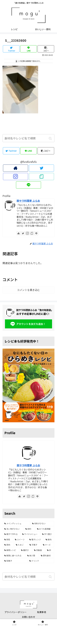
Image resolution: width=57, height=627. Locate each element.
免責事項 (41, 612)
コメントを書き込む (28, 290)
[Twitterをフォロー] (41, 168)
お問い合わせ (28, 616)
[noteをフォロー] (41, 176)
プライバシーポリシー (15, 612)
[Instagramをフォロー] (15, 176)
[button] (50, 138)
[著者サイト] (15, 168)
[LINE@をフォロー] (28, 185)
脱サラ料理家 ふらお (28, 200)
